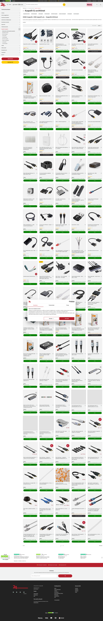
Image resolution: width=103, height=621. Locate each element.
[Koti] (3, 4)
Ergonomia (3, 24)
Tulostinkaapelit (4, 43)
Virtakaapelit (4, 42)
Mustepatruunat (4, 50)
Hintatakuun (10, 58)
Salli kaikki (67, 318)
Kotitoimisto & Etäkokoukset (6, 20)
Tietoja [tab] (67, 305)
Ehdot (55, 588)
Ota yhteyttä (56, 592)
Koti (26, 8)
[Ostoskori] (100, 4)
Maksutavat (56, 594)
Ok (65, 575)
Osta (30, 51)
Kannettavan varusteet (5, 22)
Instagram (76, 590)
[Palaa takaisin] (23, 11)
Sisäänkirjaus (36, 595)
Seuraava (100, 545)
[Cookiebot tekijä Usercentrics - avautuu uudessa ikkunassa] (69, 301)
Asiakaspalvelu (89, 1)
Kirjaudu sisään (100, 1)
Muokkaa (50, 318)
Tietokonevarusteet (5, 26)
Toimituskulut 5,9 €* (62, 1)
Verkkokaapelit (4, 37)
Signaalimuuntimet (5, 32)
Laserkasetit (3, 52)
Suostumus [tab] (35, 305)
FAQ (34, 596)
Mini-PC (3, 54)
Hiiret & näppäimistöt (5, 15)
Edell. (24, 545)
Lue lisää (24, 22)
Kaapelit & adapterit (5, 29)
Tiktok (76, 592)
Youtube (76, 588)
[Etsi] (64, 4)
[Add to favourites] (36, 44)
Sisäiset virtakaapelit (5, 40)
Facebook (76, 589)
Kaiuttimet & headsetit (5, 17)
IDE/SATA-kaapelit (5, 39)
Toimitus (55, 590)
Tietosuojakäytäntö (57, 589)
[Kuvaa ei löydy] (78, 397)
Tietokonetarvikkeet (6, 9)
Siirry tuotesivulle (46, 51)
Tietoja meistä (94, 1)
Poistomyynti (10, 62)
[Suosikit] (97, 4)
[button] (99, 25)
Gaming (3, 13)
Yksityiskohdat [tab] (51, 305)
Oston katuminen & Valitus (58, 593)
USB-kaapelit (4, 35)
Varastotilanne (56, 596)
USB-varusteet (4, 48)
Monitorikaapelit (5, 34)
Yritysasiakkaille (56, 600)
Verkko (3, 45)
